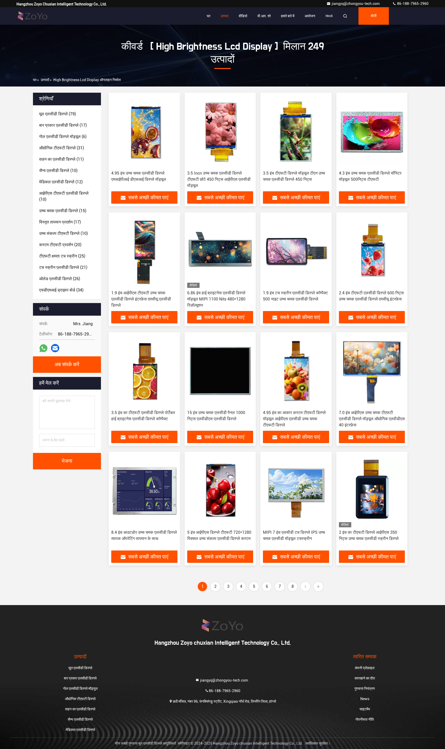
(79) (57, 113)
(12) (61, 181)
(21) (63, 267)
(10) (58, 170)
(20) (60, 244)
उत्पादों (45, 80)
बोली (373, 16)
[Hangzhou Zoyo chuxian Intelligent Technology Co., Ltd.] (32, 16)
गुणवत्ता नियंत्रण (364, 688)
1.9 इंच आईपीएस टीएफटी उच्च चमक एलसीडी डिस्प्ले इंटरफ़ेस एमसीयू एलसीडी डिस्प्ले (141, 299)
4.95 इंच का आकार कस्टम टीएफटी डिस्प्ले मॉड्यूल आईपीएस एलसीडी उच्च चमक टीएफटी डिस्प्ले (294, 418)
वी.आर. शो (264, 16)
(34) (61, 290)
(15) (62, 210)
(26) (59, 278)
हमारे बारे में (287, 16)
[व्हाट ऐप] (43, 348)
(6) (63, 136)
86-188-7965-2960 (412, 4)
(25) (62, 256)
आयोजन (310, 16)
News (364, 699)
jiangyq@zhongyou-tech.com (357, 4)
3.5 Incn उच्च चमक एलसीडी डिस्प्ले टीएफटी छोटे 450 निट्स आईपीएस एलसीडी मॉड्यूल (219, 179)
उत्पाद (224, 16)
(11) (61, 159)
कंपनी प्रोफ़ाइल (364, 668)
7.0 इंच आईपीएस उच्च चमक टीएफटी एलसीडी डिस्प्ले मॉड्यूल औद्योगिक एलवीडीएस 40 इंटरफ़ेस (372, 418)
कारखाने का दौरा (365, 678)
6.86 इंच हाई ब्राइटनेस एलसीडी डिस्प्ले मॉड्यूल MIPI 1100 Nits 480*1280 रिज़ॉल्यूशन (216, 299)
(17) (63, 125)
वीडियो (243, 16)
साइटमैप (365, 709)
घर (208, 16)
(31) (61, 147)
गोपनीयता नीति (364, 719)
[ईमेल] (55, 348)
